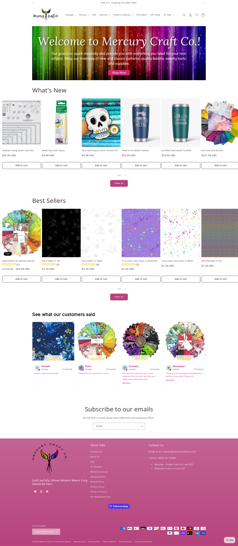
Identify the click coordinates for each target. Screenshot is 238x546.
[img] (8, 264)
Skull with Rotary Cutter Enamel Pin (100, 150)
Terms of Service (98, 492)
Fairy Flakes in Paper (92, 261)
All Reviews (96, 467)
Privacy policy (94, 542)
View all (119, 183)
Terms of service (109, 542)
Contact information (143, 542)
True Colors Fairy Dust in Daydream (139, 261)
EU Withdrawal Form (100, 497)
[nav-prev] (32, 355)
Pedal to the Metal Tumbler (135, 150)
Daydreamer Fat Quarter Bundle (18, 261)
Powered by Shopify (62, 542)
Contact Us (96, 452)
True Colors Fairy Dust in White (177, 261)
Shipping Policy (98, 477)
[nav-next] (205, 355)
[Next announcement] (205, 3)
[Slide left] (113, 175)
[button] (70, 15)
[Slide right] (125, 175)
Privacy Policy (97, 487)
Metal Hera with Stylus (53, 150)
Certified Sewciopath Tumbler (177, 150)
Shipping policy (125, 542)
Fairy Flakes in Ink (51, 261)
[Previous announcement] (33, 3)
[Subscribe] (142, 426)
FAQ (92, 462)
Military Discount (99, 472)
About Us (95, 457)
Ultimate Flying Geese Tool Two (18, 150)
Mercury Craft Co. (46, 542)
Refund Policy (97, 482)
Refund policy (79, 542)
